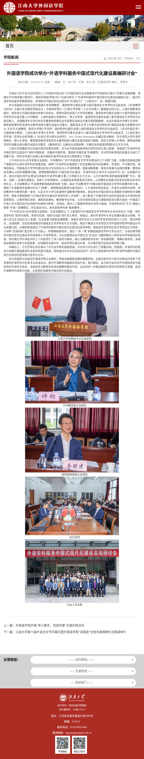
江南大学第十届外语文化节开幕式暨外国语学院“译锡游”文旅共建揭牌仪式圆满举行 (71, 632)
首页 (120, 58)
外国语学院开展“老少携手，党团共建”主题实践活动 (50, 625)
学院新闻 (129, 58)
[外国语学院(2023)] (33, 7)
